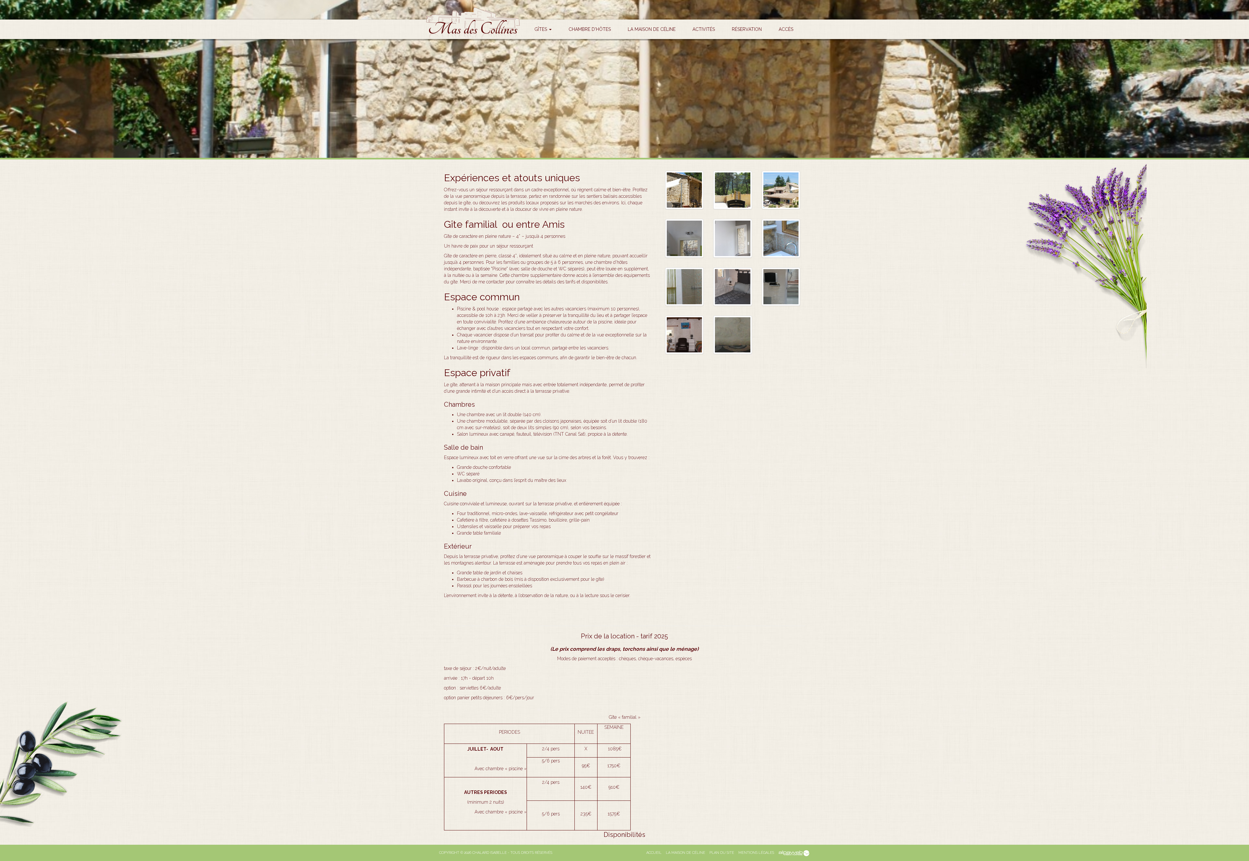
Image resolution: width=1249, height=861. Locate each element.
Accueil (654, 853)
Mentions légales (756, 853)
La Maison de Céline (652, 29)
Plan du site (721, 853)
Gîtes (541, 29)
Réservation (747, 29)
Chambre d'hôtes (590, 29)
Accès (786, 29)
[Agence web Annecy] (793, 853)
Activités (703, 29)
